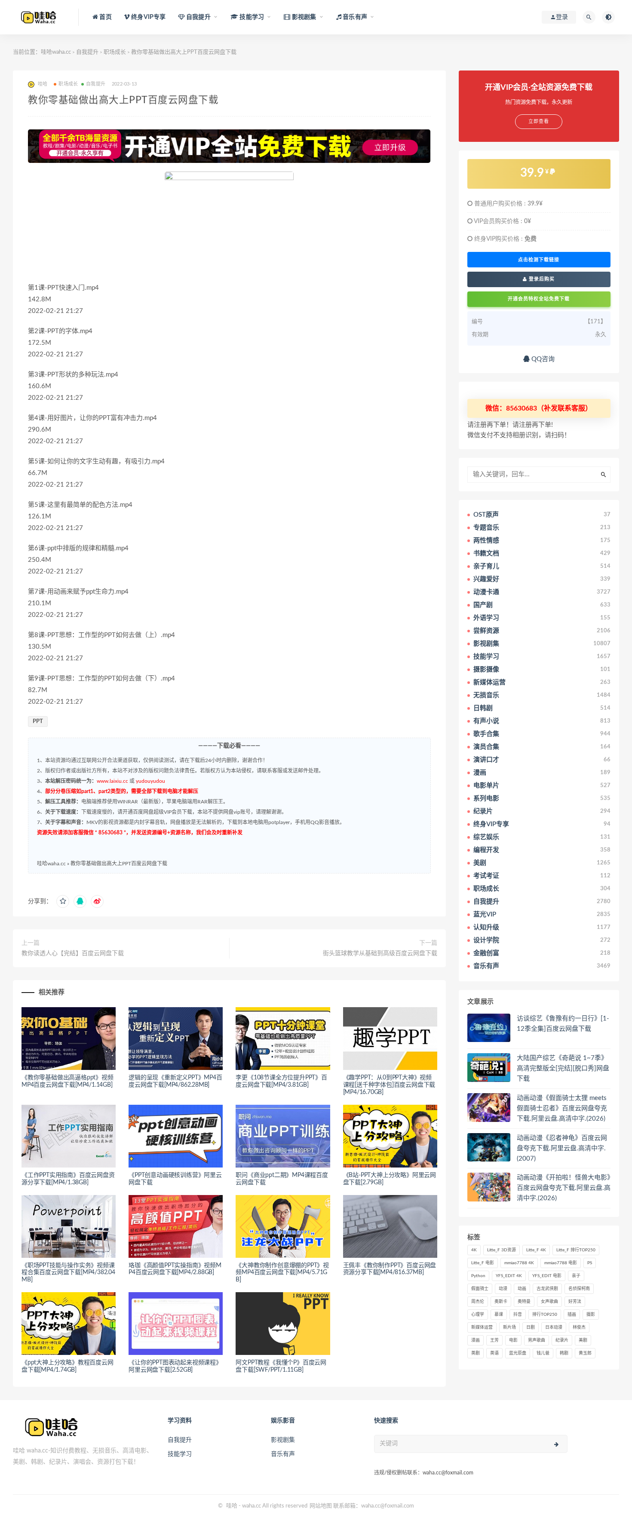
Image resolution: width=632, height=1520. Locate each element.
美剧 (583, 1340)
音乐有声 (283, 1454)
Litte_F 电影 (482, 1263)
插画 (572, 1314)
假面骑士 (479, 1289)
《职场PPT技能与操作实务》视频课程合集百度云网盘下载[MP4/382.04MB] (68, 1273)
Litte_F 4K (536, 1250)
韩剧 (564, 1353)
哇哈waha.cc (56, 52)
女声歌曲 (549, 1301)
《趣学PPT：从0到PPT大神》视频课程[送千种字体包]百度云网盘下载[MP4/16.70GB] (389, 1085)
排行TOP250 (544, 1314)
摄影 (590, 1314)
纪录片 (561, 1340)
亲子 (576, 1276)
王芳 (494, 1340)
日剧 (530, 1327)
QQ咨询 (542, 359)
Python (478, 1276)
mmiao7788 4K (519, 1263)
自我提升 (87, 52)
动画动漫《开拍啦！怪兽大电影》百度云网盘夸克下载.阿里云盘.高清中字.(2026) (564, 1187)
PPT (38, 721)
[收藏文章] (62, 901)
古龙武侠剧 (547, 1289)
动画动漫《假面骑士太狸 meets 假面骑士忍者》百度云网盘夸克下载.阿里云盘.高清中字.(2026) (562, 1108)
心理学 (477, 1314)
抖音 (517, 1314)
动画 (522, 1289)
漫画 (475, 1340)
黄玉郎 (585, 1353)
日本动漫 (553, 1327)
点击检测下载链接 (538, 259)
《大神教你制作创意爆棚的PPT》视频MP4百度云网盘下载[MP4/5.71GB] (282, 1273)
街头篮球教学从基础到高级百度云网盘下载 (380, 953)
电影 (513, 1340)
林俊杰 (579, 1327)
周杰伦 (477, 1301)
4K (474, 1250)
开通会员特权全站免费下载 (539, 299)
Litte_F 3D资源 (501, 1250)
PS (589, 1263)
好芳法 (574, 1301)
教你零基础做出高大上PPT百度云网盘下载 (119, 863)
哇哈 (231, 1506)
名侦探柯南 (579, 1289)
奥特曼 (524, 1301)
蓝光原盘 (517, 1353)
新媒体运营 (482, 1327)
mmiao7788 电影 (560, 1263)
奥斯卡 (500, 1301)
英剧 (475, 1353)
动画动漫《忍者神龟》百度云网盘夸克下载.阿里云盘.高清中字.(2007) (562, 1148)
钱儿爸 (543, 1353)
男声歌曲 (536, 1340)
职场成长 (115, 52)
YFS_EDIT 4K (509, 1276)
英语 (494, 1353)
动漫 (503, 1289)
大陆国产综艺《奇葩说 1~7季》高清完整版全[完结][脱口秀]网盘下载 (563, 1068)
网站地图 (321, 1506)
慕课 (498, 1314)
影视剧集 (283, 1440)
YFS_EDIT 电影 (546, 1276)
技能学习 (180, 1454)
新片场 (509, 1327)
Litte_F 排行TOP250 (575, 1250)
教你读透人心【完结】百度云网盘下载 (72, 953)
